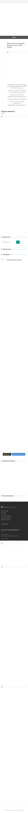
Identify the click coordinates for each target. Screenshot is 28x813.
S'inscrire (3, 605)
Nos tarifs (3, 604)
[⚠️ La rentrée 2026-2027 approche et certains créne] (14, 295)
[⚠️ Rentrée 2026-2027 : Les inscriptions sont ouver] (14, 380)
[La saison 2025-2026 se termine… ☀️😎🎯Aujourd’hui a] (14, 330)
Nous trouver (4, 602)
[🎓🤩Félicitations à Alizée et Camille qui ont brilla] (14, 361)
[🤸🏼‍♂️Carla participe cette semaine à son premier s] (14, 267)
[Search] (18, 242)
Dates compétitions (6, 607)
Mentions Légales (5, 611)
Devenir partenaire (6, 609)
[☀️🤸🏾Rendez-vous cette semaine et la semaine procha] (14, 352)
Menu (14, 37)
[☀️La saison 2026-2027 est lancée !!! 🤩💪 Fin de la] (14, 275)
